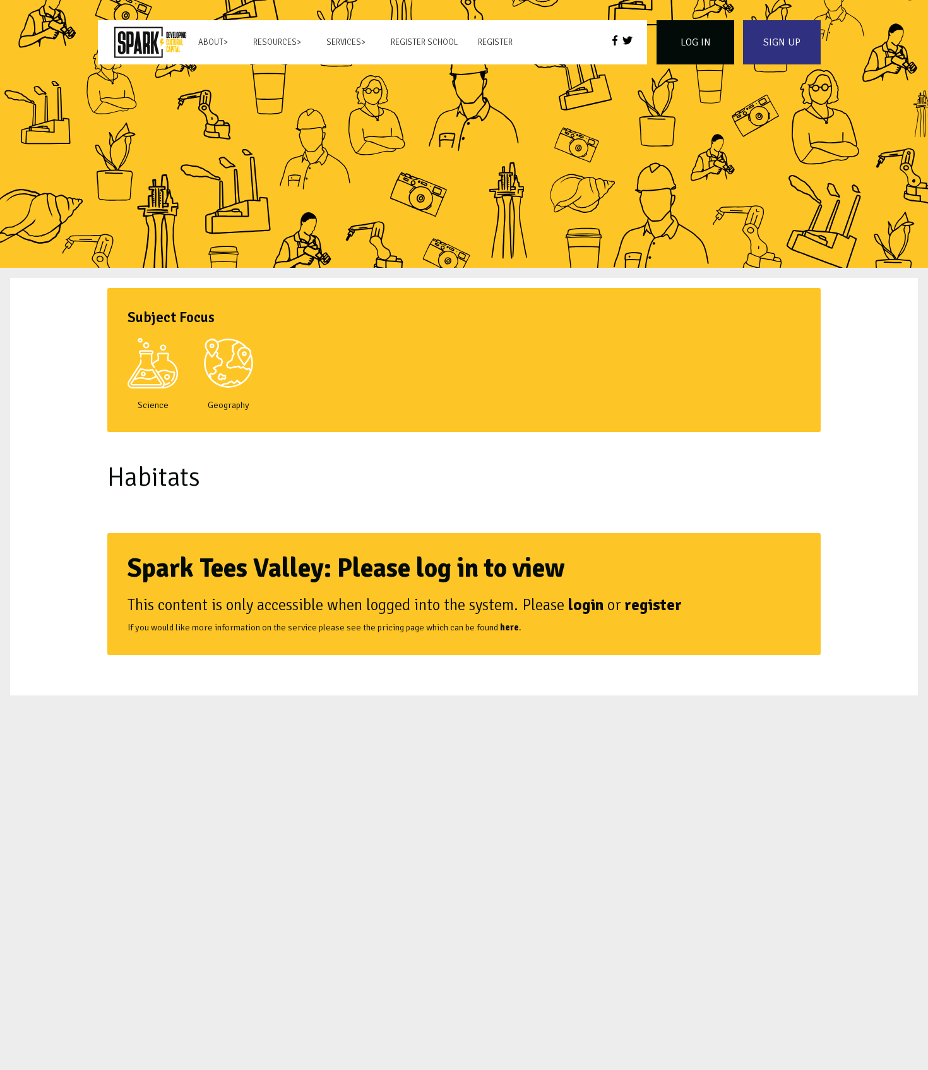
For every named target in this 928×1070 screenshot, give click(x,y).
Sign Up (781, 42)
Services (343, 42)
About (210, 42)
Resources (275, 42)
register (653, 605)
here (509, 627)
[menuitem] (150, 42)
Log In (696, 42)
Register (495, 42)
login (586, 605)
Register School (424, 42)
